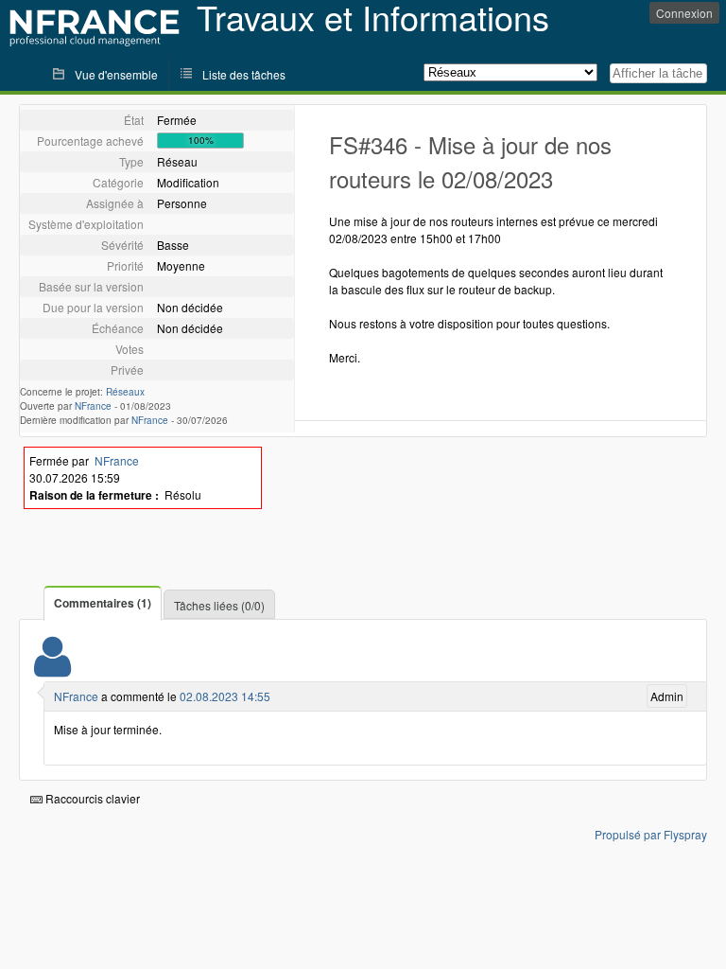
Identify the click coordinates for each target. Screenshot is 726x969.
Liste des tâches (243, 74)
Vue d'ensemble (116, 74)
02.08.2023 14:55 (225, 696)
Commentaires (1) (102, 602)
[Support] (52, 669)
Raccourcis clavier (91, 798)
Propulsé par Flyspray (651, 834)
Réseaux (125, 391)
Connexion (684, 13)
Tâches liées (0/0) (219, 605)
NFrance (93, 406)
